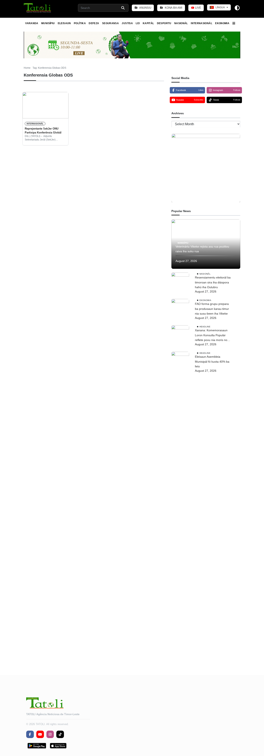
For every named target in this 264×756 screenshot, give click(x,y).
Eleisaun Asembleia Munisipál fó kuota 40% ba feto (212, 361)
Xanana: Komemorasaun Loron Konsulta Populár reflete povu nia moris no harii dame (211, 336)
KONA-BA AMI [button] (173, 7)
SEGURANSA (110, 23)
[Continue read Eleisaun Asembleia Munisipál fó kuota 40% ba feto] (180, 506)
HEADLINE (204, 327)
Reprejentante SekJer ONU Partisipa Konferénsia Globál (43, 130)
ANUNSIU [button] (145, 7)
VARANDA (31, 23)
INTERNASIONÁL (201, 23)
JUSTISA (127, 23)
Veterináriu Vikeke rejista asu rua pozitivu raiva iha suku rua (202, 249)
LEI (138, 23)
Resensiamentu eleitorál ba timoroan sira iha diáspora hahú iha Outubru (213, 282)
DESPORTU (164, 23)
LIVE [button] (197, 7)
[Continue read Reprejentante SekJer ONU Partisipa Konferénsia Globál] (45, 105)
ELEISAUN (64, 23)
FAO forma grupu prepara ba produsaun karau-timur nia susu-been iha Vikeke (212, 308)
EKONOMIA (222, 23)
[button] (38, 8)
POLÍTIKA (80, 23)
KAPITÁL (148, 23)
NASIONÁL (181, 23)
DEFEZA (94, 23)
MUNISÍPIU (48, 23)
